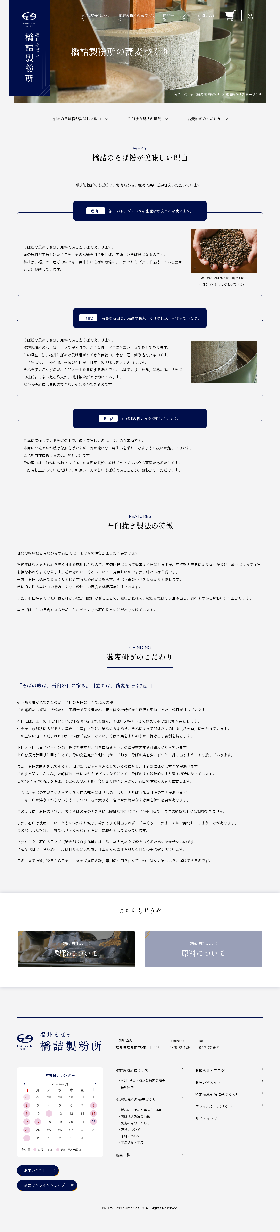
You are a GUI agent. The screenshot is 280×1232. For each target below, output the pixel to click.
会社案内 (127, 1087)
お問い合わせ (207, 17)
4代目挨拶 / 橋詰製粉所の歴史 (143, 1080)
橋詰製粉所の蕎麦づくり (135, 1099)
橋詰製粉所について (132, 1070)
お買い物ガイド (208, 1082)
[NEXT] (95, 1084)
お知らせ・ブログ (210, 1070)
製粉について (130, 1129)
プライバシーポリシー (213, 1106)
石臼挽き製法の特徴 (144, 118)
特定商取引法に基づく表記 (217, 1094)
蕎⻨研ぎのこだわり (135, 1122)
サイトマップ (206, 1118)
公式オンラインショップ (44, 1185)
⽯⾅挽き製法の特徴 (135, 1116)
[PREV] (25, 1084)
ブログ (185, 17)
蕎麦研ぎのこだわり (204, 118)
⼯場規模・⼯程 (132, 1142)
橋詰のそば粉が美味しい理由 (77, 118)
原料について (130, 1136)
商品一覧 (122, 1155)
